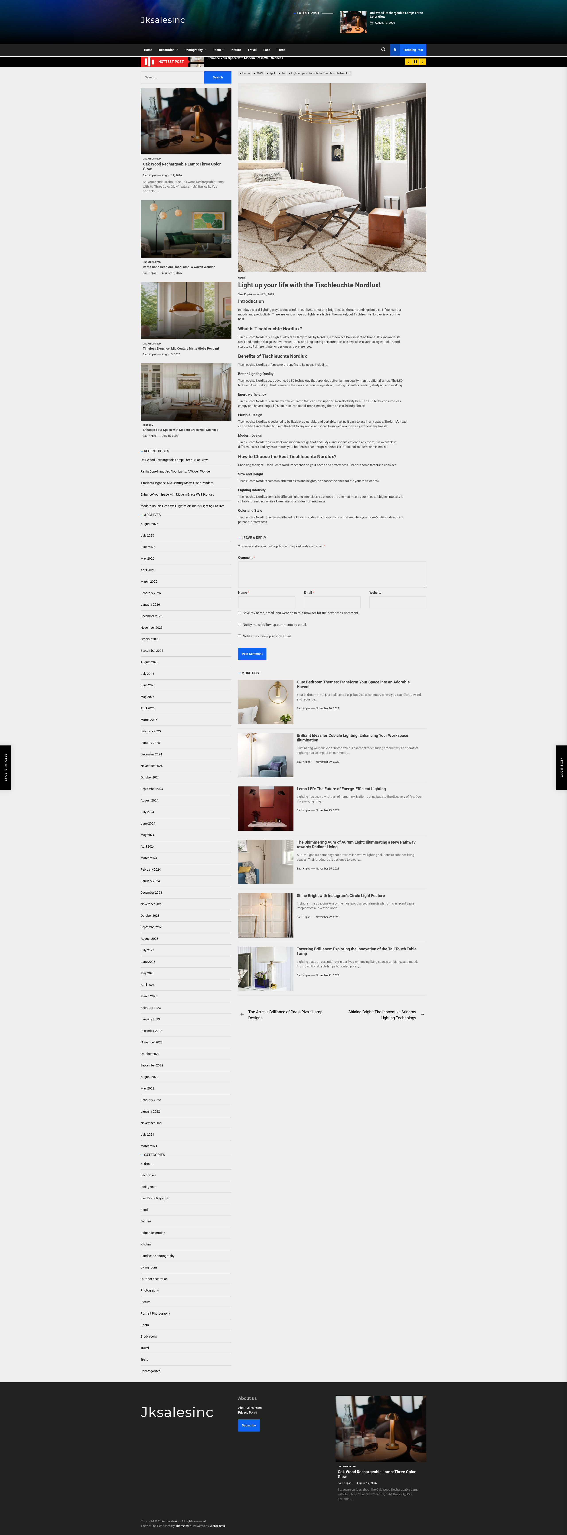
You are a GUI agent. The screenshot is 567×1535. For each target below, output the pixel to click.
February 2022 (151, 1100)
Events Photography (155, 1198)
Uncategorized (151, 1371)
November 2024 (152, 766)
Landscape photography (158, 1256)
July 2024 (147, 812)
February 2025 (151, 731)
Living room (149, 1267)
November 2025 (152, 627)
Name (243, 593)
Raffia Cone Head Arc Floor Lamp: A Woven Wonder (179, 267)
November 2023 (152, 904)
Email (309, 593)
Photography (193, 50)
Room (217, 50)
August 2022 (149, 1077)
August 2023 (149, 938)
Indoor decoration (153, 1233)
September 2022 (152, 1065)
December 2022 (151, 1031)
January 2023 (150, 1019)
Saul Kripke (245, 294)
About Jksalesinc (250, 1408)
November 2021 (152, 1123)
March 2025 (149, 720)
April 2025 (148, 708)
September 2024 (152, 789)
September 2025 (152, 650)
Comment (246, 558)
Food (266, 50)
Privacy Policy (247, 1412)
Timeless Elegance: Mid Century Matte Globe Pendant (181, 348)
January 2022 (150, 1111)
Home (148, 50)
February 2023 (151, 1008)
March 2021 (149, 1146)
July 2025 (147, 673)
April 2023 (148, 984)
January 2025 (150, 743)
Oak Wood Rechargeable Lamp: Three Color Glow (174, 460)
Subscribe (249, 1425)
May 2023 (147, 973)
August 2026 (149, 524)
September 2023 (152, 927)
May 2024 (147, 835)
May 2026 (147, 558)
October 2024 (150, 777)
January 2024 (150, 881)
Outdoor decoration (154, 1279)
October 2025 (150, 639)
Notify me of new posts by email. (267, 636)
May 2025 (147, 696)
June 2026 (148, 547)
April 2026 (148, 570)
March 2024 (149, 858)
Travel (252, 50)
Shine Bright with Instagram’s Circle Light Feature (341, 895)
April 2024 (148, 846)
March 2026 (149, 581)
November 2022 (152, 1042)
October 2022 (150, 1054)
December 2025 (151, 616)
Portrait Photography (155, 1313)
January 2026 (150, 604)
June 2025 (148, 685)
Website (375, 593)
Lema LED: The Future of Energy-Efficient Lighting (341, 788)
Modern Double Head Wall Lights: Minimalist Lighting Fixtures (182, 506)
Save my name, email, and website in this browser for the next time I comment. (301, 613)
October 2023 (150, 915)
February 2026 (151, 593)
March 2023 (149, 996)
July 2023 (147, 950)
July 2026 (147, 535)
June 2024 (148, 823)
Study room (149, 1336)
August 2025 (149, 662)
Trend (281, 50)
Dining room (149, 1187)
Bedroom (147, 1163)
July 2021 (147, 1134)
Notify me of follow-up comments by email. (275, 625)
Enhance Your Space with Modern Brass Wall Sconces (180, 430)
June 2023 (148, 961)
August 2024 (149, 800)
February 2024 (151, 869)
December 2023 (151, 892)
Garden (146, 1221)
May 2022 (147, 1088)
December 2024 (151, 754)
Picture (236, 50)
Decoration (167, 50)
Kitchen (146, 1244)
